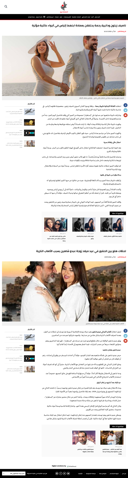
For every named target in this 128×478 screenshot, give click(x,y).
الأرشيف (80, 473)
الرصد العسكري (86, 17)
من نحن (124, 473)
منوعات (56, 17)
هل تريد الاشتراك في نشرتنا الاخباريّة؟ (37, 473)
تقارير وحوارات (67, 17)
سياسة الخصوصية (91, 473)
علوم (61, 17)
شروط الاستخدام (114, 473)
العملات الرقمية (76, 17)
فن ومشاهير (50, 17)
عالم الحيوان (39, 17)
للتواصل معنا (102, 473)
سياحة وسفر (31, 17)
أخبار (92, 17)
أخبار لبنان (97, 17)
